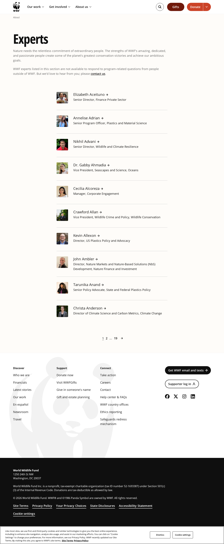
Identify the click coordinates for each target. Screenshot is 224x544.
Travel (17, 419)
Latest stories (22, 390)
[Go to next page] (122, 338)
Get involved (58, 7)
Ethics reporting (111, 412)
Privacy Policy (42, 506)
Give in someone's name (74, 390)
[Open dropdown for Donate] (207, 7)
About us (81, 7)
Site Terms (20, 506)
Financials (20, 382)
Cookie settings (24, 513)
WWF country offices (114, 404)
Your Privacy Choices (71, 506)
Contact (105, 390)
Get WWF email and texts (186, 370)
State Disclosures (102, 506)
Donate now (65, 375)
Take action (108, 375)
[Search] (160, 7)
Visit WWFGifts (67, 382)
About (16, 17)
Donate (195, 7)
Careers (105, 382)
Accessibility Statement (135, 506)
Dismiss (160, 534)
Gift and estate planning (73, 397)
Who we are (21, 375)
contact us (98, 74)
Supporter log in (179, 384)
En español (20, 404)
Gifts (175, 7)
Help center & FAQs (113, 397)
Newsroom (20, 412)
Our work (34, 7)
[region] (112, 535)
